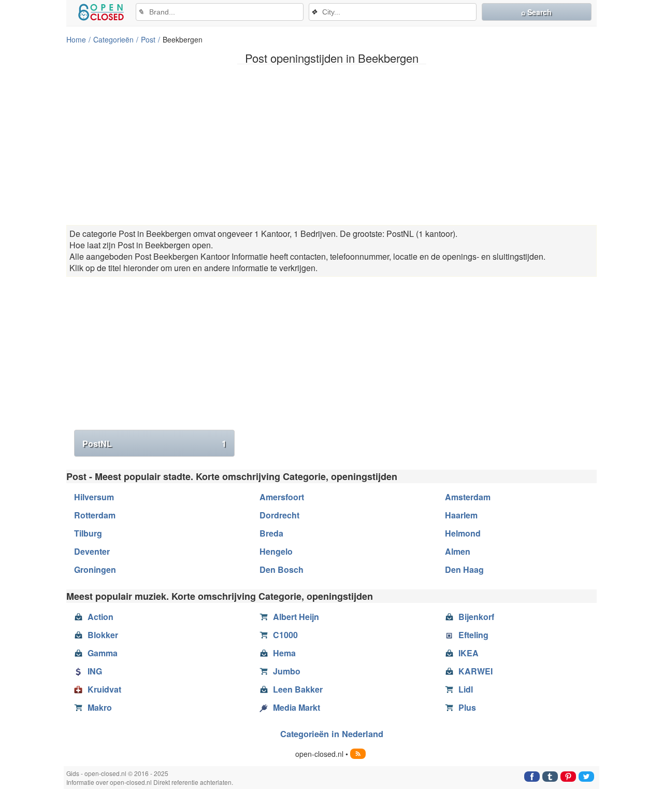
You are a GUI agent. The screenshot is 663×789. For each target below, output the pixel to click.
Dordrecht (279, 515)
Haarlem (461, 515)
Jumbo (286, 671)
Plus (467, 707)
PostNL (154, 443)
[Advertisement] (331, 144)
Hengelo (276, 551)
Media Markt (296, 707)
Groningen (95, 569)
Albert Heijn (296, 617)
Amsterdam (468, 497)
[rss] (358, 754)
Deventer (92, 551)
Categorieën (113, 39)
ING (95, 671)
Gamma (103, 653)
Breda (271, 533)
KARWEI (475, 671)
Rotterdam (95, 515)
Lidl (465, 689)
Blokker (103, 635)
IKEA (468, 653)
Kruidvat (104, 689)
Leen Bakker (298, 689)
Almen (457, 551)
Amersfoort (282, 497)
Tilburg (88, 533)
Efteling (473, 635)
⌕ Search (536, 12)
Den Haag (464, 569)
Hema (284, 653)
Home (76, 39)
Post (148, 39)
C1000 (285, 635)
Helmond (463, 533)
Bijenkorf (476, 617)
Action (100, 617)
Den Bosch (282, 569)
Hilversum (94, 497)
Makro (100, 707)
